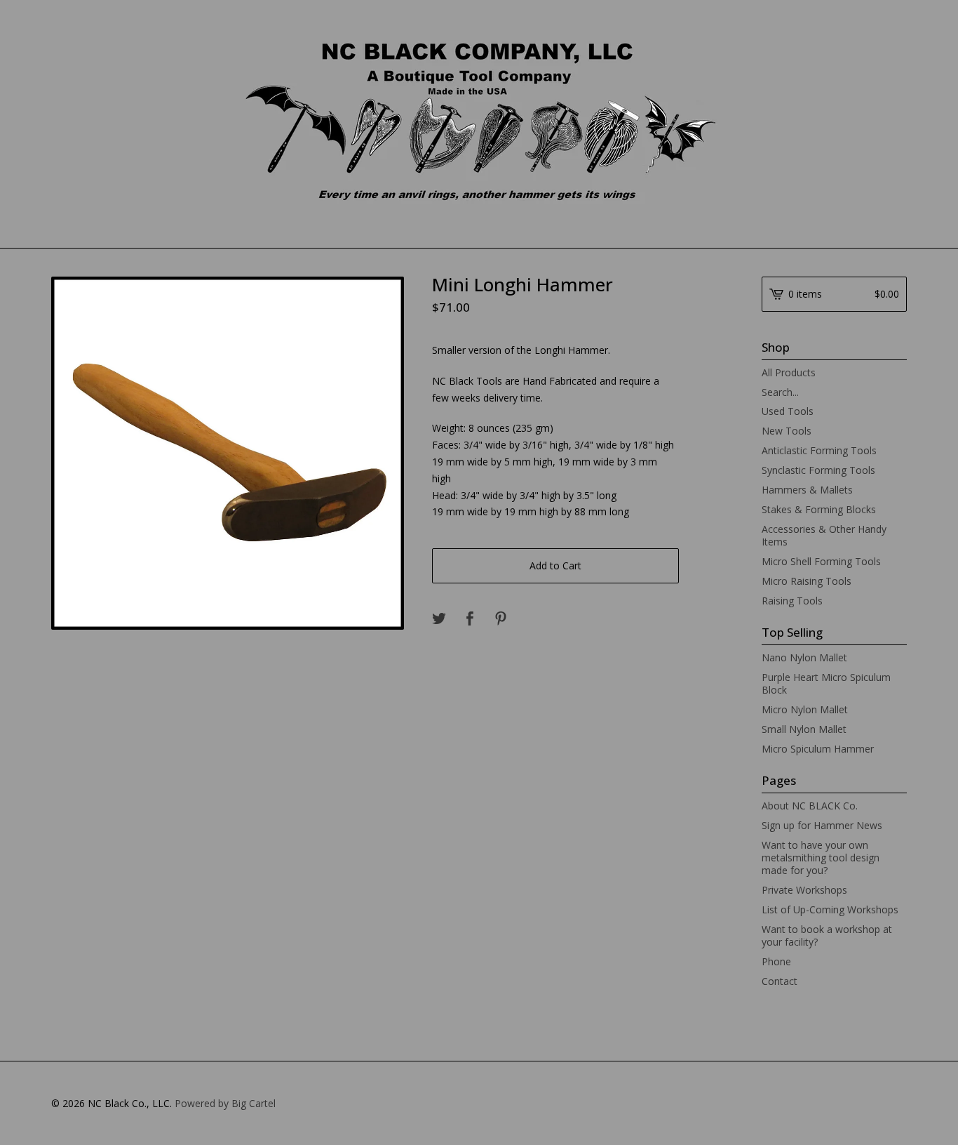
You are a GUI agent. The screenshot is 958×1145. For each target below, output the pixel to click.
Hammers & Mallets (807, 489)
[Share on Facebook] (470, 619)
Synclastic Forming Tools (818, 470)
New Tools (786, 430)
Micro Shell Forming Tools (821, 561)
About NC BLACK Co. (810, 805)
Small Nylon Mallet (804, 729)
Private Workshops (804, 889)
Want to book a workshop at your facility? (827, 935)
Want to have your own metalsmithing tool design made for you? (820, 857)
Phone (776, 961)
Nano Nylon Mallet (804, 657)
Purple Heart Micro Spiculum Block (826, 683)
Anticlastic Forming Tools (819, 450)
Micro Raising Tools (806, 581)
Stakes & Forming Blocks (819, 509)
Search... (780, 392)
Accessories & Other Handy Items (824, 535)
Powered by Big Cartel (225, 1103)
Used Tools (788, 411)
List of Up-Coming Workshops (830, 909)
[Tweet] (439, 619)
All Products (789, 372)
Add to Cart (555, 565)
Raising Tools (792, 600)
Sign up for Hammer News (822, 825)
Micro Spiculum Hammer (818, 748)
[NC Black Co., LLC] (479, 123)
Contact (779, 981)
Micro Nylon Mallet (805, 709)
